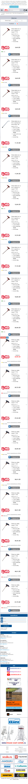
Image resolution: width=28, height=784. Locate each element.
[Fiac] (20, 761)
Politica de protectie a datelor (9, 3)
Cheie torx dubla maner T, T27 (15, 463)
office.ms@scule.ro (4, 655)
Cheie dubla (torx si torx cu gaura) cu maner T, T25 (16, 156)
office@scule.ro (3, 638)
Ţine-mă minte (5, 623)
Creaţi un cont (3, 628)
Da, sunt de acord (14, 6)
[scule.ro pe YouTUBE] (14, 675)
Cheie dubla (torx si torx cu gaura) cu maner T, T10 (16, 30)
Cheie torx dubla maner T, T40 (15, 524)
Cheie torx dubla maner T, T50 (15, 585)
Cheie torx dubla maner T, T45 (15, 555)
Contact (7, 752)
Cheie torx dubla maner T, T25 (15, 340)
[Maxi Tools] (7, 770)
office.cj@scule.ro (3, 644)
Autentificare (6, 626)
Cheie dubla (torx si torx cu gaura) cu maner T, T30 (16, 218)
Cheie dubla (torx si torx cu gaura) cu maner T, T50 (16, 310)
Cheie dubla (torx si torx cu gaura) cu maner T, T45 (16, 279)
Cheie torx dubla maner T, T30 (15, 493)
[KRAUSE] (7, 766)
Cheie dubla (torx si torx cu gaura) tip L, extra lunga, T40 (16, 122)
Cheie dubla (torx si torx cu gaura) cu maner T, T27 (16, 187)
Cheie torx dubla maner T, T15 (15, 401)
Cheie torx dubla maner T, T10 (15, 371)
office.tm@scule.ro (3, 661)
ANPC (7, 749)
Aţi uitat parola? (4, 629)
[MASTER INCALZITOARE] (7, 775)
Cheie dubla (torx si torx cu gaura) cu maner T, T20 (16, 91)
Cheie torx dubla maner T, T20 (15, 432)
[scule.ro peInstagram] (14, 671)
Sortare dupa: (8, 20)
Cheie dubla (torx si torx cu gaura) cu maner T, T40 (16, 248)
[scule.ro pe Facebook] (14, 668)
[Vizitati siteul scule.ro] (7, 756)
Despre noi (21, 747)
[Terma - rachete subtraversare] (20, 756)
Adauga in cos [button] (15, 54)
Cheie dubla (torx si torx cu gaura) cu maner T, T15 (16, 61)
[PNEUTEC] (7, 761)
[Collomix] (20, 766)
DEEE (7, 747)
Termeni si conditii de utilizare (20, 749)
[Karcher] (20, 770)
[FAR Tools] (20, 775)
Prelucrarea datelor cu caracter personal (20, 751)
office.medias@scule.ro (4, 649)
